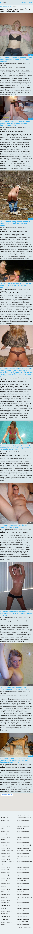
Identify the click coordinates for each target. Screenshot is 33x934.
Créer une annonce (26, 2)
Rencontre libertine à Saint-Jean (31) (23, 879)
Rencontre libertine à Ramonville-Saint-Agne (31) (23, 856)
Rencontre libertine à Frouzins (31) (6, 912)
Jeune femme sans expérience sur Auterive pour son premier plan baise (14, 688)
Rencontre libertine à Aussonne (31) (6, 822)
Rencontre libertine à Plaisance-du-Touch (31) (24, 844)
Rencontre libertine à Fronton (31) (6, 907)
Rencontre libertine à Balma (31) (6, 827)
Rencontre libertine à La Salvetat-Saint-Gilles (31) (24, 816)
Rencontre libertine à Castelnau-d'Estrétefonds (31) (8, 861)
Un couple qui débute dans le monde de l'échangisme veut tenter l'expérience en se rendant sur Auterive (15, 448)
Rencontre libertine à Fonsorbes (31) (6, 901)
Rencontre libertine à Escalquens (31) (6, 890)
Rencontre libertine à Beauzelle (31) (6, 833)
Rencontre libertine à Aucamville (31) (6, 816)
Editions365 (4, 2)
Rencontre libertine (5, 6)
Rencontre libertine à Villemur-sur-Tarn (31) (23, 920)
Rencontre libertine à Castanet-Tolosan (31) (7, 849)
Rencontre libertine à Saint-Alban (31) (23, 868)
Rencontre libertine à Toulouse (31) (23, 909)
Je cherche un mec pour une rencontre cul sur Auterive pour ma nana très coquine (15, 224)
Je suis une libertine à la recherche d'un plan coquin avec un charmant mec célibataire (15, 285)
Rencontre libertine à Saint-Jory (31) (23, 885)
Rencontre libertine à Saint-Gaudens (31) (23, 874)
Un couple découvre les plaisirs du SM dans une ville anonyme (14, 526)
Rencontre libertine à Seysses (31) (23, 904)
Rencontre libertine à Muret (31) (23, 833)
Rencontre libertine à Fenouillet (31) (6, 896)
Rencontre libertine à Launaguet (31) (23, 822)
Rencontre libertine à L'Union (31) (6, 923)
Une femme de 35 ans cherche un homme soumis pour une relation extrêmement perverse (16, 59)
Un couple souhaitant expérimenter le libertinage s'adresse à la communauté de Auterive (16, 613)
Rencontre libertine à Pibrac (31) (23, 838)
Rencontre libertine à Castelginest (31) (6, 855)
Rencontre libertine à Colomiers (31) (6, 868)
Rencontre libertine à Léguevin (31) (23, 827)
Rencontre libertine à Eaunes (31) (6, 885)
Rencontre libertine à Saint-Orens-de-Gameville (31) (24, 897)
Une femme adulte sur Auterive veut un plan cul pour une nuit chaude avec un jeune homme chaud (15, 123)
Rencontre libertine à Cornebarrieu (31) (6, 874)
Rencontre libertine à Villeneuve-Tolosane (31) (24, 926)
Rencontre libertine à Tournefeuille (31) (23, 915)
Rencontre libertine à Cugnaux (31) (6, 879)
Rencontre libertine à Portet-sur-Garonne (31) (24, 849)
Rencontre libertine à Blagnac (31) (6, 838)
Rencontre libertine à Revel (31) (24, 863)
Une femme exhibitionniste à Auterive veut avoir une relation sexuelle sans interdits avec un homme (14, 760)
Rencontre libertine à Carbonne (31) (6, 844)
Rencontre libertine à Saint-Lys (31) (23, 890)
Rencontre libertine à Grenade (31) (6, 918)
